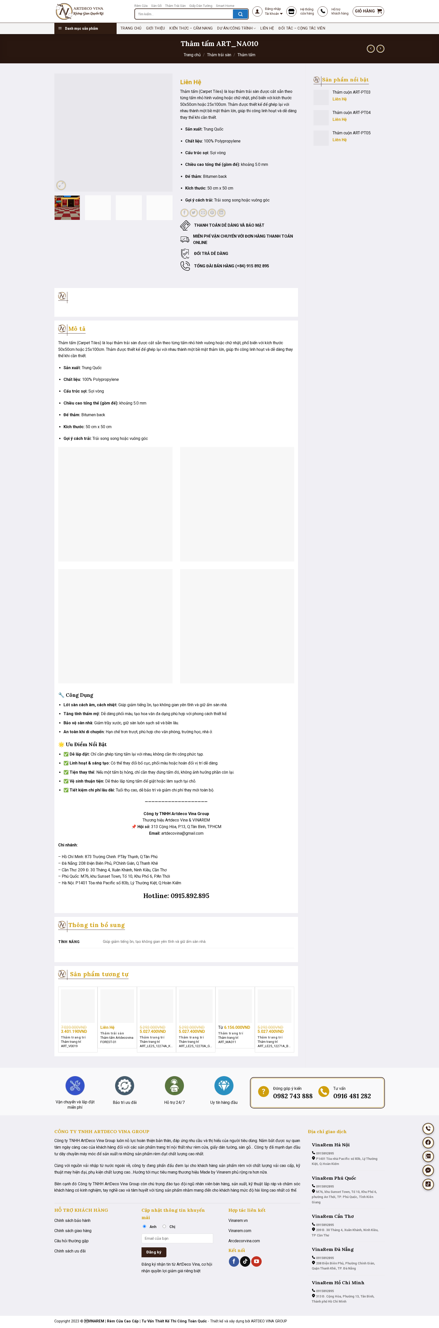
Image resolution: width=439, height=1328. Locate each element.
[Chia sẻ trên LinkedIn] (221, 213)
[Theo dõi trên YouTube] (256, 1261)
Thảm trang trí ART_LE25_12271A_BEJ (274, 1044)
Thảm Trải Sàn (175, 5)
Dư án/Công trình (235, 28)
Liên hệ (267, 28)
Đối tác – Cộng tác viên (301, 28)
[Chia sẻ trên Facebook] (184, 213)
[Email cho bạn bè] (203, 213)
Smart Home (225, 5)
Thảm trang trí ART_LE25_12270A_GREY (196, 1044)
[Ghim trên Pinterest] (212, 213)
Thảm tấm (246, 54)
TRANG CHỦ (131, 28)
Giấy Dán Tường (200, 5)
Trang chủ (192, 54)
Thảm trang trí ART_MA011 (228, 1040)
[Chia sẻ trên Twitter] (194, 213)
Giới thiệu (155, 28)
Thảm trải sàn (219, 54)
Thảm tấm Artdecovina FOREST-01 (116, 1040)
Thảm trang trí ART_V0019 (71, 1044)
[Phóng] (61, 185)
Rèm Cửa (141, 5)
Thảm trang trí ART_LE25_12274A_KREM (157, 1044)
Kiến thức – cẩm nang (191, 28)
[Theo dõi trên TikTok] (245, 1261)
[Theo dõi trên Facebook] (234, 1261)
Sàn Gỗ (156, 5)
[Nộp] (240, 14)
